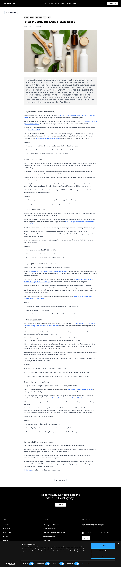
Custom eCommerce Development (54, 533)
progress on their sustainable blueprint (47, 138)
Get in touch (28, 470)
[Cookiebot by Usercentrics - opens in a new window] (10, 564)
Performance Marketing (50, 537)
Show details (85, 563)
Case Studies (7, 533)
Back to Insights (12, 12)
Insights (5, 537)
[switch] (47, 563)
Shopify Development (49, 529)
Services (51, 3)
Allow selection (103, 550)
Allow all (103, 545)
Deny (103, 556)
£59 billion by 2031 (34, 130)
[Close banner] (118, 543)
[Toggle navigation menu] (46, 3)
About (74, 3)
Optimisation (47, 541)
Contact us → (60, 504)
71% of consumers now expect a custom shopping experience (47, 271)
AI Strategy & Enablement (51, 525)
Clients (69, 3)
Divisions (57, 3)
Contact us (111, 3)
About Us (6, 525)
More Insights (61, 480)
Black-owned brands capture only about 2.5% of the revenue (69, 398)
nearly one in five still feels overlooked (80, 390)
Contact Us (6, 529)
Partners (63, 3)
